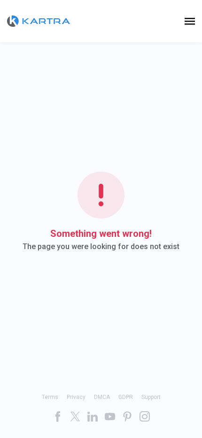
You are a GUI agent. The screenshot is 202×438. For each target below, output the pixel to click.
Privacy (76, 397)
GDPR (125, 397)
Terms (50, 397)
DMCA (102, 397)
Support (151, 397)
